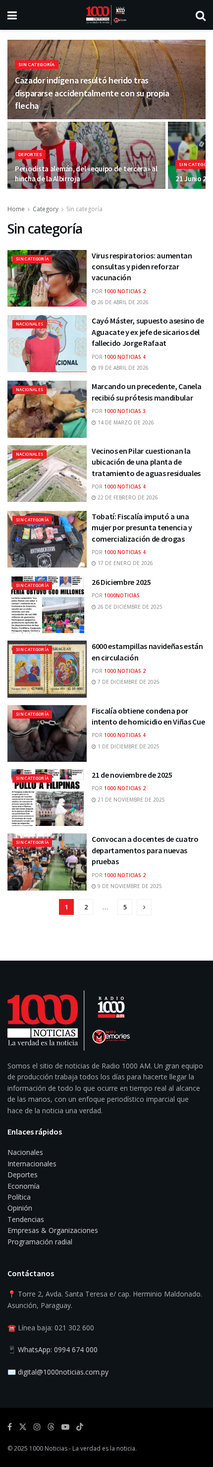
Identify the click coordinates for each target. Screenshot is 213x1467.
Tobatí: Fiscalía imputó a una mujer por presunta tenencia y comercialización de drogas (142, 527)
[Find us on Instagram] (37, 1427)
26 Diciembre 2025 (121, 582)
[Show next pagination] (144, 907)
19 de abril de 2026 (122, 367)
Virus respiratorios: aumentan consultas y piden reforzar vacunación (142, 266)
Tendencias (25, 1219)
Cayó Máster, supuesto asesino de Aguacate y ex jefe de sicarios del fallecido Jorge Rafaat (148, 332)
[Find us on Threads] (51, 1427)
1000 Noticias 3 (125, 411)
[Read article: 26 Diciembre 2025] (47, 604)
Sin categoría (36, 64)
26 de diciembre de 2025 (129, 606)
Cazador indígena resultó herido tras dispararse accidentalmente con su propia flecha (92, 93)
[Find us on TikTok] (79, 1427)
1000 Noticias (48, 1448)
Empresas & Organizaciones (52, 1230)
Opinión (19, 1208)
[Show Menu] (12, 15)
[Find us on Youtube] (65, 1427)
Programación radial (39, 1241)
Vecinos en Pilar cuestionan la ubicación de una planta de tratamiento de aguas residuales (146, 462)
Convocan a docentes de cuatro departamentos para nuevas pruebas (145, 850)
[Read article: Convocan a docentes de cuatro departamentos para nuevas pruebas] (47, 861)
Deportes (30, 154)
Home (16, 209)
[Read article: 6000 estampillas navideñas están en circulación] (47, 669)
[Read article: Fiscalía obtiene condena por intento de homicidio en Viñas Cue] (47, 733)
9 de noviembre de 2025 (129, 886)
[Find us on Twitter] (23, 1427)
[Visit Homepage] (106, 15)
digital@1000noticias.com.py (63, 1372)
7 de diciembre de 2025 (128, 681)
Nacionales (29, 323)
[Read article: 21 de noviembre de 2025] (47, 797)
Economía (23, 1186)
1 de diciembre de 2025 (128, 746)
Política (19, 1197)
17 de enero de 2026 (124, 563)
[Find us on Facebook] (9, 1427)
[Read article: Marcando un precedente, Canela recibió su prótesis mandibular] (47, 409)
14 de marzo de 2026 (125, 422)
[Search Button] (201, 15)
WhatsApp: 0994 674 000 (58, 1349)
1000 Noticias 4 (125, 356)
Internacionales (31, 1163)
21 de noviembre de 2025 (132, 775)
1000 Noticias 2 (125, 291)
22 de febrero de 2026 (127, 497)
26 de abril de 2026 (122, 302)
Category (45, 209)
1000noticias (122, 595)
